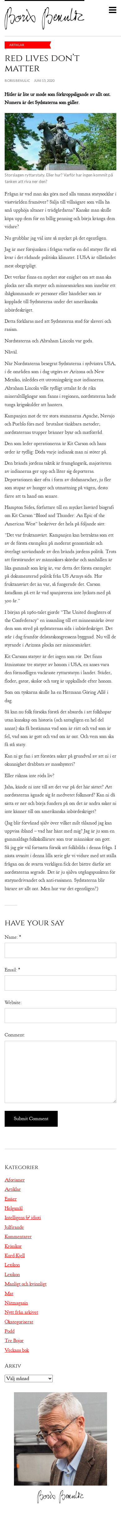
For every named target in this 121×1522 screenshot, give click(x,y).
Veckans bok (17, 1350)
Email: (12, 970)
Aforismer (15, 1180)
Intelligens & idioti (23, 1217)
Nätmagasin (16, 1303)
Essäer (11, 1199)
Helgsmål (14, 1208)
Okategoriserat (19, 1322)
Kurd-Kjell (15, 1255)
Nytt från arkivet (21, 1312)
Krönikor (13, 1246)
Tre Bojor (14, 1340)
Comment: (15, 1035)
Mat (9, 1293)
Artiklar (16, 45)
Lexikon (12, 1265)
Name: (13, 937)
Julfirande (14, 1227)
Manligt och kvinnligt (26, 1284)
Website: (13, 1002)
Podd (10, 1331)
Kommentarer (18, 1236)
